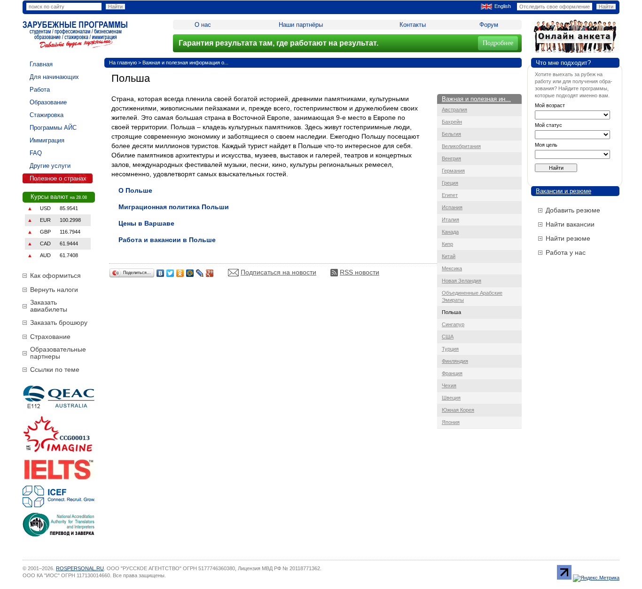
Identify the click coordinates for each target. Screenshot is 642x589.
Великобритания (461, 146)
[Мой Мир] (190, 273)
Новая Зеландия (461, 280)
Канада (450, 232)
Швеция (451, 398)
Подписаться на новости (278, 272)
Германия (453, 170)
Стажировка (46, 114)
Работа (40, 89)
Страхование (50, 336)
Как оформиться (55, 275)
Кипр (447, 244)
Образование (48, 102)
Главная (41, 64)
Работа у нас (566, 252)
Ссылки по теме (54, 369)
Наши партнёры (301, 24)
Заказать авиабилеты (48, 305)
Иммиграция (47, 140)
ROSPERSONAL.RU (80, 568)
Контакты (412, 24)
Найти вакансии (570, 224)
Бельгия (451, 134)
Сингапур (453, 324)
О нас (203, 24)
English (502, 6)
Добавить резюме (573, 210)
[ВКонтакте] (160, 273)
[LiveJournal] (200, 273)
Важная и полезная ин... (476, 98)
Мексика (452, 268)
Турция (450, 349)
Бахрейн (452, 122)
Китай (448, 256)
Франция (452, 373)
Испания (452, 207)
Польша (451, 312)
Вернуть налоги (54, 289)
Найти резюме (568, 238)
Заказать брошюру (58, 322)
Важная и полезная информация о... (185, 62)
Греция (450, 183)
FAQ (36, 153)
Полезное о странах (58, 178)
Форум (488, 24)
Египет (450, 195)
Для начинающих (54, 76)
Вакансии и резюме (563, 191)
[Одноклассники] (180, 273)
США (448, 336)
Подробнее (498, 43)
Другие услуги (50, 165)
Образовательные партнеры (58, 353)
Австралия (454, 109)
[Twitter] (170, 273)
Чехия (449, 385)
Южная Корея (458, 410)
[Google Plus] (210, 273)
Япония (451, 422)
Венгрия (451, 158)
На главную (123, 62)
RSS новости (359, 272)
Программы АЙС (53, 127)
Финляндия (455, 361)
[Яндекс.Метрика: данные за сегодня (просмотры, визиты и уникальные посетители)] (596, 578)
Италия (450, 219)
